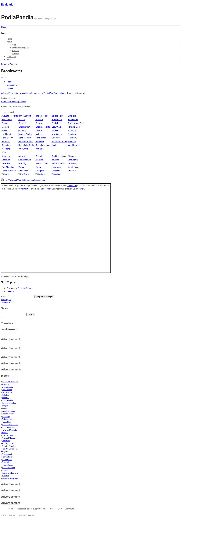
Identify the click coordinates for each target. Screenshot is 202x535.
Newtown (72, 134)
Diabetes (5, 395)
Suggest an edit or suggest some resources (35, 508)
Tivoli (54, 144)
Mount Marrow (58, 163)
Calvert (38, 155)
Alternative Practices (10, 381)
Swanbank (23, 170)
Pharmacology (7, 435)
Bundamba (73, 119)
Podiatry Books (8, 443)
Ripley (38, 166)
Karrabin (72, 130)
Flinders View (74, 126)
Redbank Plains (25, 141)
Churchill (22, 123)
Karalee (55, 130)
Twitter (81, 188)
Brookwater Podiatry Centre (13, 101)
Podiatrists (13, 93)
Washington (6, 299)
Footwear (5, 397)
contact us (72, 185)
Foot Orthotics (7, 400)
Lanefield (6, 163)
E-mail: (4, 296)
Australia (24, 93)
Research (5, 462)
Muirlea (38, 134)
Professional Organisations (6, 455)
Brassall (39, 119)
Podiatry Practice (9, 446)
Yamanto (39, 148)
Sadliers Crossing (59, 141)
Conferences (7, 389)
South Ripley (73, 166)
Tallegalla (39, 170)
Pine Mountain (8, 166)
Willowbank (40, 174)
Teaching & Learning (10, 473)
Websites (5, 475)
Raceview (72, 137)
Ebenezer (72, 155)
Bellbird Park (57, 115)
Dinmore (5, 126)
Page (9, 81)
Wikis (3, 93)
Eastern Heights (42, 126)
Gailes (4, 130)
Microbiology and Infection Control (8, 412)
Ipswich (70, 93)
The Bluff (72, 170)
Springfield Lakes (43, 144)
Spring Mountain (9, 170)
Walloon (5, 174)
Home (9, 38)
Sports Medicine (8, 467)
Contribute (11, 56)
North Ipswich (24, 137)
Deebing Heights (59, 155)
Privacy (15, 53)
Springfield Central (26, 144)
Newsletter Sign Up (20, 47)
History (10, 87)
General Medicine (9, 403)
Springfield (6, 144)
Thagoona (56, 170)
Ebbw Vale (56, 126)
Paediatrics (6, 422)
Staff (14, 44)
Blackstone (7, 119)
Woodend (6, 148)
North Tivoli (40, 137)
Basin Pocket (41, 115)
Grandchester (24, 159)
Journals (5, 408)
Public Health (7, 459)
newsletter (25, 188)
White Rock (23, 174)
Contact (15, 50)
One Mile (56, 137)
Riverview (39, 141)
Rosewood (56, 166)
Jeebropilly (73, 159)
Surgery (5, 470)
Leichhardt (6, 134)
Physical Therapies (9, 438)
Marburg (22, 163)
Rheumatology (7, 465)
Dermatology (7, 392)
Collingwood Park (76, 123)
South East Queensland (54, 93)
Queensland (35, 93)
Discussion (12, 84)
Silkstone (72, 141)
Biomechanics (7, 386)
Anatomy (5, 384)
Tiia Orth (10, 291)
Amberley (6, 155)
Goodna (22, 130)
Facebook (46, 188)
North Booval (7, 137)
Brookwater (57, 119)
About (9, 41)
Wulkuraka (23, 148)
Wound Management (10, 478)
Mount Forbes (41, 163)
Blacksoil (72, 115)
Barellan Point (24, 115)
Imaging (5, 405)
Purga (21, 166)
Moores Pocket (25, 134)
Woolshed (56, 174)
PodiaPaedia (17, 17)
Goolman (6, 159)
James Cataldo (7, 302)
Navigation (8, 4)
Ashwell (21, 155)
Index (9, 59)
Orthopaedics (7, 419)
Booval (21, 119)
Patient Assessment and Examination (9, 426)
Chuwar (38, 123)
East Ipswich (24, 126)
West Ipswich (74, 144)
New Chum (57, 134)
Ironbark (55, 159)
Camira (5, 123)
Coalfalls (55, 123)
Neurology (6, 416)
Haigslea (39, 159)
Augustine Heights (10, 115)
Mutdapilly (72, 163)
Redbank (6, 141)
